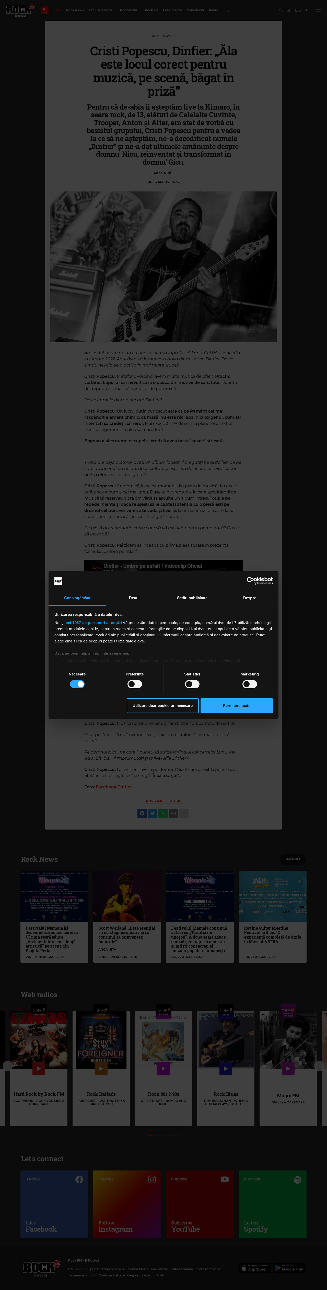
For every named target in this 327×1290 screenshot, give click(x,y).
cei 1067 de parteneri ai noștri (94, 622)
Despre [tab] (249, 598)
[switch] (134, 684)
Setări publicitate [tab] (192, 598)
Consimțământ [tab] (77, 598)
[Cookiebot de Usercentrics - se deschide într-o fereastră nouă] (250, 581)
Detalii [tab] (135, 598)
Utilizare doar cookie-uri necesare (163, 705)
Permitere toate (236, 705)
